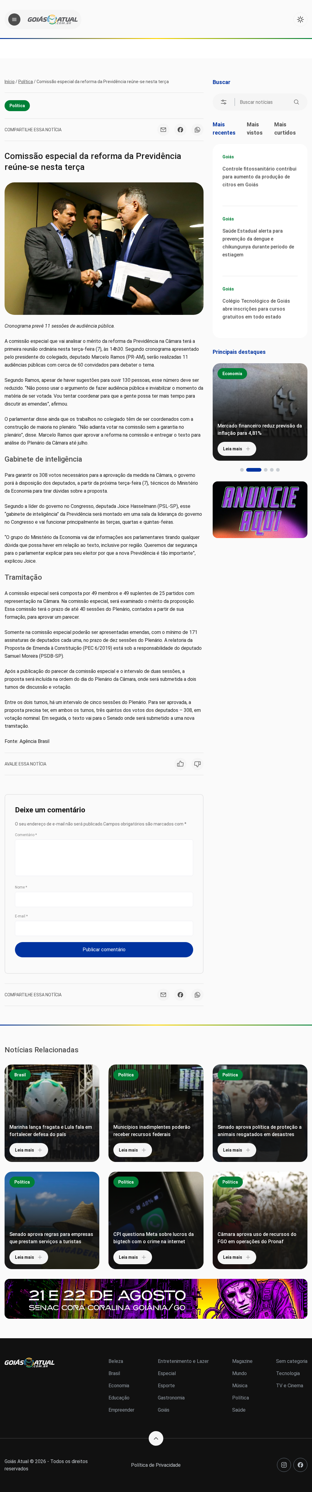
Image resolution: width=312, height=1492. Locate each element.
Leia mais (232, 448)
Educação (118, 1398)
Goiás (228, 156)
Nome (21, 887)
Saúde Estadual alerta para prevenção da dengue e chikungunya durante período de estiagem (258, 243)
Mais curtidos (285, 128)
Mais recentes (224, 128)
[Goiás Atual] (53, 19)
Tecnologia (288, 1373)
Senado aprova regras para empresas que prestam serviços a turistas (51, 1237)
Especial (167, 1373)
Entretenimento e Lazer (183, 1361)
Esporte (166, 1385)
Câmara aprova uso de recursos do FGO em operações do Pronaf (257, 1237)
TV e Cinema (289, 1385)
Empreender (121, 1410)
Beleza (115, 1361)
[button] (242, 470)
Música (239, 1385)
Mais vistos (255, 128)
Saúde (239, 1410)
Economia (232, 373)
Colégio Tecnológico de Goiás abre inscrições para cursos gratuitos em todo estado (256, 309)
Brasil (20, 1074)
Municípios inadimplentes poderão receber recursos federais (151, 1130)
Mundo (239, 1373)
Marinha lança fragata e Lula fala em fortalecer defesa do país (50, 1130)
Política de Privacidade (156, 1465)
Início (10, 81)
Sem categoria (291, 1361)
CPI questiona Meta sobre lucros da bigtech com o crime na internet (153, 1237)
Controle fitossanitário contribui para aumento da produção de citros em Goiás (259, 177)
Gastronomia (171, 1398)
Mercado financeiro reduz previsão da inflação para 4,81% (260, 429)
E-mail (21, 916)
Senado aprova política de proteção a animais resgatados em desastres (260, 1130)
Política (25, 81)
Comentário (26, 835)
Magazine (242, 1361)
